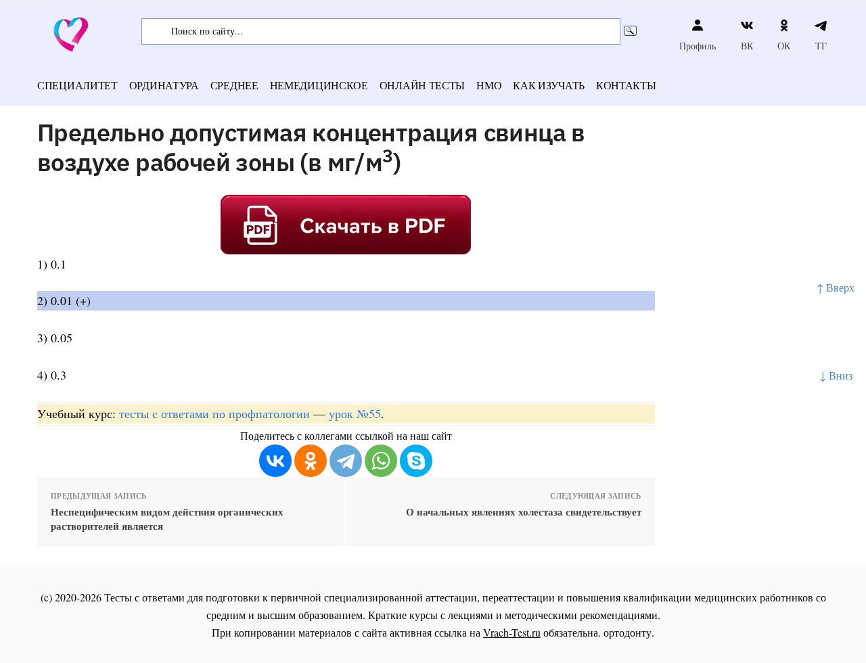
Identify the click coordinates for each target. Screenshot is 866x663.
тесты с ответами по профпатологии (214, 413)
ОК (783, 45)
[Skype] (416, 460)
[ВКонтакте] (275, 460)
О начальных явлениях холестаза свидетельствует (523, 512)
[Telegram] (345, 460)
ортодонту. (628, 632)
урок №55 (355, 413)
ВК (747, 45)
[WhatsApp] (381, 460)
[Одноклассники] (310, 460)
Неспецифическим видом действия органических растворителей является (167, 519)
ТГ (821, 45)
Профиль (697, 45)
